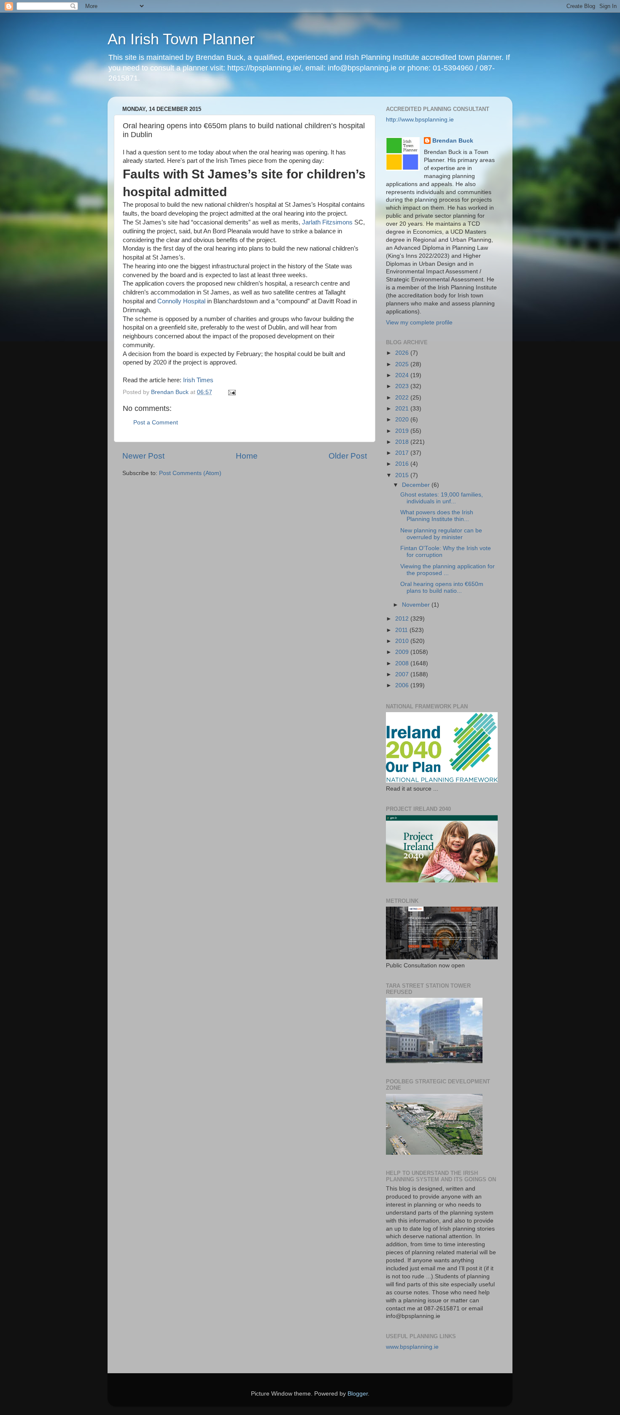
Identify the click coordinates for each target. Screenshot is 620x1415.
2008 (402, 663)
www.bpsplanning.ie (412, 1347)
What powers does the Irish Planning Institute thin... (436, 515)
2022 (402, 397)
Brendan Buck (452, 141)
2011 (402, 630)
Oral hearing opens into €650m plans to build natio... (441, 587)
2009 (402, 652)
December (416, 485)
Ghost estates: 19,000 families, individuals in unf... (441, 498)
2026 (402, 353)
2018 (402, 442)
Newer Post (143, 455)
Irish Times (198, 380)
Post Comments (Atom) (190, 473)
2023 (402, 386)
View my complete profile (419, 322)
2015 (402, 475)
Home (247, 455)
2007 (402, 674)
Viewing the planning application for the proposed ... (447, 569)
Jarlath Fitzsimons (327, 222)
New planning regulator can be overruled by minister (441, 533)
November (416, 605)
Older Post (348, 455)
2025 (402, 364)
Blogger (358, 1394)
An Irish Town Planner (181, 39)
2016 (402, 464)
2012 (402, 619)
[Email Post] (231, 392)
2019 (402, 431)
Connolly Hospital (181, 301)
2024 (402, 375)
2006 (402, 685)
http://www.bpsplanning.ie (420, 119)
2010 (402, 641)
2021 (402, 408)
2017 (402, 453)
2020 (402, 419)
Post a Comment (155, 422)
